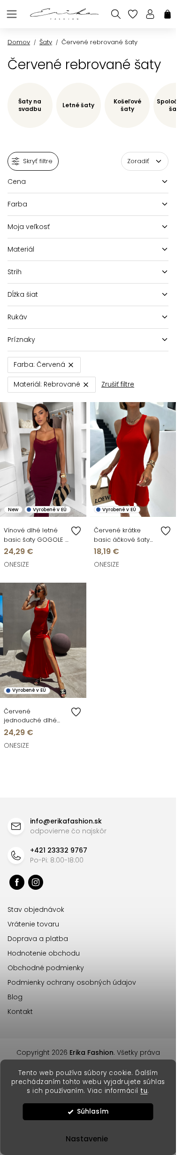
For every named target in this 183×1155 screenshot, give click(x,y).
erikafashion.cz (35, 882)
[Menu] (11, 14)
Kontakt (20, 1011)
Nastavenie (87, 1139)
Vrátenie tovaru (33, 924)
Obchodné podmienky (46, 968)
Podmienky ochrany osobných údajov (72, 982)
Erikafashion (16, 882)
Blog (15, 997)
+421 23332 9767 (58, 850)
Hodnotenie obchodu (44, 953)
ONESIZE (16, 564)
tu (143, 1090)
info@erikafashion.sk (66, 821)
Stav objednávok (36, 909)
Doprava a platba (38, 938)
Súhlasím (92, 1111)
